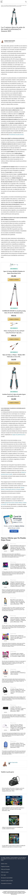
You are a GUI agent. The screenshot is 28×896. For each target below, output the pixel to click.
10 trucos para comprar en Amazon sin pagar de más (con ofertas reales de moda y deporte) (18, 637)
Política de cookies (5, 872)
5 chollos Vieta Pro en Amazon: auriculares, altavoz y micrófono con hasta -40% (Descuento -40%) (18, 709)
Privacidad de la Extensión (6, 883)
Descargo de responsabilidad (6, 877)
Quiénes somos (4, 863)
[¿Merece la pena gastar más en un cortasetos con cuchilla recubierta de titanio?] (14, 820)
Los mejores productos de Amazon (10, 5)
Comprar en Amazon (14, 279)
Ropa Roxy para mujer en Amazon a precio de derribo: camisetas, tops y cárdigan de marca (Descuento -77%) (17, 602)
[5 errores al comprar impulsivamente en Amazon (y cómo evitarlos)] (5, 672)
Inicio (2, 5)
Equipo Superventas (9, 40)
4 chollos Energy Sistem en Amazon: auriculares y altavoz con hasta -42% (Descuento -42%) (17, 691)
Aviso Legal (3, 875)
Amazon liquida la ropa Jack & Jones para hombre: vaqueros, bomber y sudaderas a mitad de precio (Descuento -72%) (18, 619)
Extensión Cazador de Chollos (7, 880)
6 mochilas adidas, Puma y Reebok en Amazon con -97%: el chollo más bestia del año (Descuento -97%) (17, 745)
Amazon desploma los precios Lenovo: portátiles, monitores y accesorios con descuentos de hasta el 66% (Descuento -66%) (18, 566)
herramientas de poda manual (16, 134)
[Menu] (1, 2)
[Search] (26, 2)
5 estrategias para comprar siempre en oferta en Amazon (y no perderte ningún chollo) (17, 655)
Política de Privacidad (5, 869)
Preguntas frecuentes (5, 866)
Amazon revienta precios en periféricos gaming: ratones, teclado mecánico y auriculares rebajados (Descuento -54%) (18, 584)
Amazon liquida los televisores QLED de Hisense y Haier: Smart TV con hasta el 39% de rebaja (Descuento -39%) (13, 809)
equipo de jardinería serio (18, 434)
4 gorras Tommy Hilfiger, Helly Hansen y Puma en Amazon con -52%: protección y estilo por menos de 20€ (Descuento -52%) (17, 727)
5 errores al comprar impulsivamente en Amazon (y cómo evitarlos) (17, 673)
